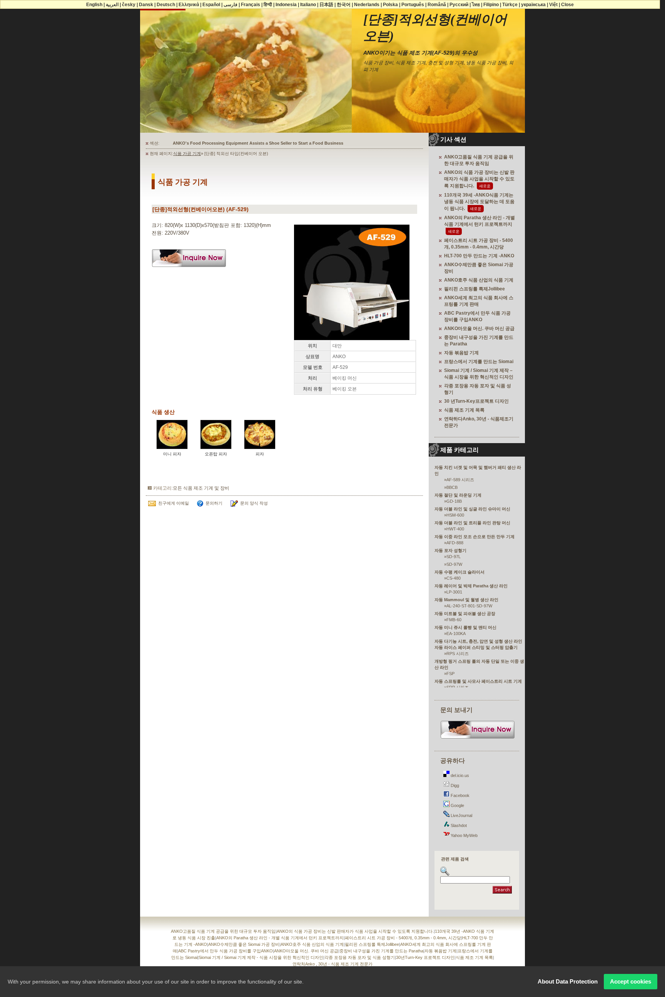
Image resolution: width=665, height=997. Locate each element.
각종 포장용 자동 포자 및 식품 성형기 (359, 957)
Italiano (308, 4)
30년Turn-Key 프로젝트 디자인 (425, 957)
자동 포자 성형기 (450, 550)
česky (128, 4)
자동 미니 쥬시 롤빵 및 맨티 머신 (465, 627)
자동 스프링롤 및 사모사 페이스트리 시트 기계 (478, 681)
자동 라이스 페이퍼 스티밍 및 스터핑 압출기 (476, 647)
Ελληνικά (189, 4)
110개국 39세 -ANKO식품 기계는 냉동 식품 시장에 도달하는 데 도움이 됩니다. (479, 201)
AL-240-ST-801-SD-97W (469, 606)
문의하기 (214, 503)
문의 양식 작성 (254, 503)
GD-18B (454, 501)
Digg (454, 785)
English (94, 4)
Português (412, 4)
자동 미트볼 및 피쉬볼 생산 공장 (464, 613)
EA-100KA (456, 633)
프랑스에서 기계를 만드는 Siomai (478, 361)
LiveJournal (460, 815)
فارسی (230, 4)
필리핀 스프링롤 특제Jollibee (474, 289)
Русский (458, 4)
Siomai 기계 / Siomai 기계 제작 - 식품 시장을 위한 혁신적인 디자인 (261, 957)
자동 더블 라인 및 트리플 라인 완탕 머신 (472, 522)
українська (533, 4)
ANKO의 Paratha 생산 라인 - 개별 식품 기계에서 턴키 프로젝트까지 (280, 937)
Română (437, 4)
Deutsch (166, 4)
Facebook (459, 795)
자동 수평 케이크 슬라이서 (459, 572)
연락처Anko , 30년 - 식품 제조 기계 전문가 (332, 964)
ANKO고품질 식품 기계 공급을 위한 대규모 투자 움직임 (223, 931)
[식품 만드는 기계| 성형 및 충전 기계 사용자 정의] (477, 737)
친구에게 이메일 (173, 503)
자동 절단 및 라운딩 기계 (457, 495)
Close (567, 4)
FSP (450, 673)
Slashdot (458, 825)
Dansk (146, 4)
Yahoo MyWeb (463, 835)
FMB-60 (453, 619)
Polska (390, 4)
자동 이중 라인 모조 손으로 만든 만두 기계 (474, 536)
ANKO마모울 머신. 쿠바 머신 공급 (479, 328)
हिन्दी (268, 4)
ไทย (476, 4)
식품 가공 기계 (187, 153)
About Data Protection (568, 981)
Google (456, 805)
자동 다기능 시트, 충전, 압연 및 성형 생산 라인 (478, 641)
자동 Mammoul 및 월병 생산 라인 (466, 599)
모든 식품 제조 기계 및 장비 (201, 488)
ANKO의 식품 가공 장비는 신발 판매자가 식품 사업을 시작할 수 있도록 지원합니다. (479, 179)
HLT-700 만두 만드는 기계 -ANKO (479, 255)
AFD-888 (454, 542)
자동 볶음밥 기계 (461, 352)
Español (211, 4)
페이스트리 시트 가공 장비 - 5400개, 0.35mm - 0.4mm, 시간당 (403, 937)
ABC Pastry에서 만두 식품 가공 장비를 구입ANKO (225, 951)
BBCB (452, 487)
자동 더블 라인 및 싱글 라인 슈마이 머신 (472, 509)
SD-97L (453, 556)
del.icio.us (459, 775)
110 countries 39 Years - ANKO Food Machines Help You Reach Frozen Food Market (257, 143)
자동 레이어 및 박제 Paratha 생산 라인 (471, 586)
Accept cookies (630, 981)
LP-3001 (454, 592)
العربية (112, 4)
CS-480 (453, 578)
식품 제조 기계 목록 (464, 410)
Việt (553, 4)
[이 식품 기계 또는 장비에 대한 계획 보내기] (189, 269)
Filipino (491, 4)
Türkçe (510, 4)
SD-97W (454, 564)
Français (250, 4)
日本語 (326, 4)
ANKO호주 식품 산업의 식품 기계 (478, 280)
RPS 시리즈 (457, 653)
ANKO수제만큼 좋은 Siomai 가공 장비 (243, 944)
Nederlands (366, 4)
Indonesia (286, 4)
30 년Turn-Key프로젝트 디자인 (476, 401)
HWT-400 (455, 529)
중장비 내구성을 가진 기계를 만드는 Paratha (381, 951)
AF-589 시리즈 (460, 479)
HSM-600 (455, 515)
